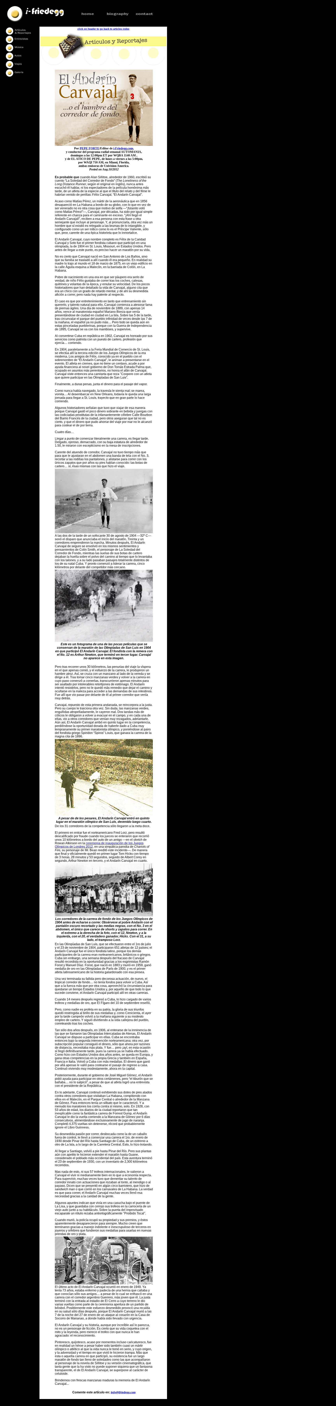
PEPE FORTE (89, 148)
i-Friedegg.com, (123, 148)
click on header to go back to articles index (103, 28)
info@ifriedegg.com (123, 1392)
